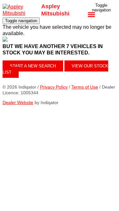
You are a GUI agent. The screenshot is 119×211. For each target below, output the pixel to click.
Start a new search (33, 66)
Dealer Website (18, 102)
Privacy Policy (54, 87)
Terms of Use (84, 87)
